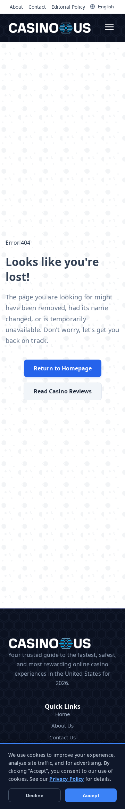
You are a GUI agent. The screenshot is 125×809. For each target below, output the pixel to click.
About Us (62, 725)
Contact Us (62, 737)
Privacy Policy (66, 779)
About (16, 6)
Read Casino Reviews (63, 391)
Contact (37, 6)
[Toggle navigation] (109, 27)
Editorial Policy (68, 6)
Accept (91, 795)
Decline (34, 795)
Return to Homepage (63, 368)
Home (62, 713)
